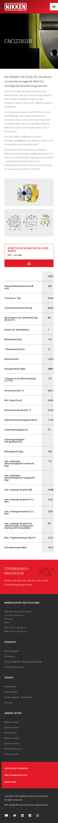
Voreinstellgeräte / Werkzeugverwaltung (22, 661)
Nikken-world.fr (11, 754)
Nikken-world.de (12, 738)
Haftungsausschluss (15, 775)
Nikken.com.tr (10, 732)
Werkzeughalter (11, 650)
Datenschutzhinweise (16, 768)
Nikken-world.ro (11, 743)
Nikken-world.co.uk (13, 748)
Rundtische (9, 656)
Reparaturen (10, 686)
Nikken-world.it (11, 727)
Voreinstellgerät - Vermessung (18, 697)
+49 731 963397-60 (18, 631)
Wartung (8, 702)
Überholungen (10, 691)
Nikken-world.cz (11, 722)
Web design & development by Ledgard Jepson (26, 804)
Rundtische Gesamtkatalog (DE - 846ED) (29, 249)
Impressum (10, 781)
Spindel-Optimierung (13, 666)
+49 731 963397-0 (16, 627)
